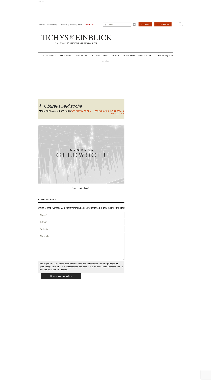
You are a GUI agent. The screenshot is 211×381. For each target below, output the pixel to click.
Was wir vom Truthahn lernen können (90, 111)
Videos (115, 55)
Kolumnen (65, 55)
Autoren (42, 24)
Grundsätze (63, 24)
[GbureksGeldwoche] (81, 153)
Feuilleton (128, 55)
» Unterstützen (163, 24)
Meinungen (102, 55)
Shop (80, 24)
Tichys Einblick (48, 55)
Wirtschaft (144, 55)
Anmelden (145, 24)
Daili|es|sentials (84, 55)
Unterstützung (52, 24)
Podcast (73, 24)
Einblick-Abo (89, 24)
